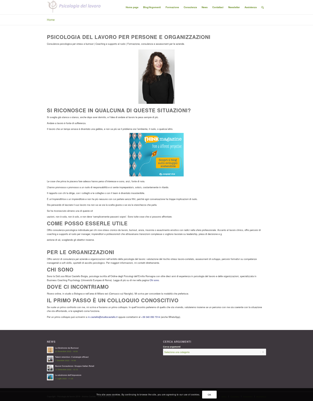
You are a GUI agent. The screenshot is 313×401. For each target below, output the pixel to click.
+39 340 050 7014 (150, 317)
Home (51, 20)
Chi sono (154, 280)
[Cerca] (262, 7)
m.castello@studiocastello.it (103, 317)
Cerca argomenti (171, 346)
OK (209, 394)
